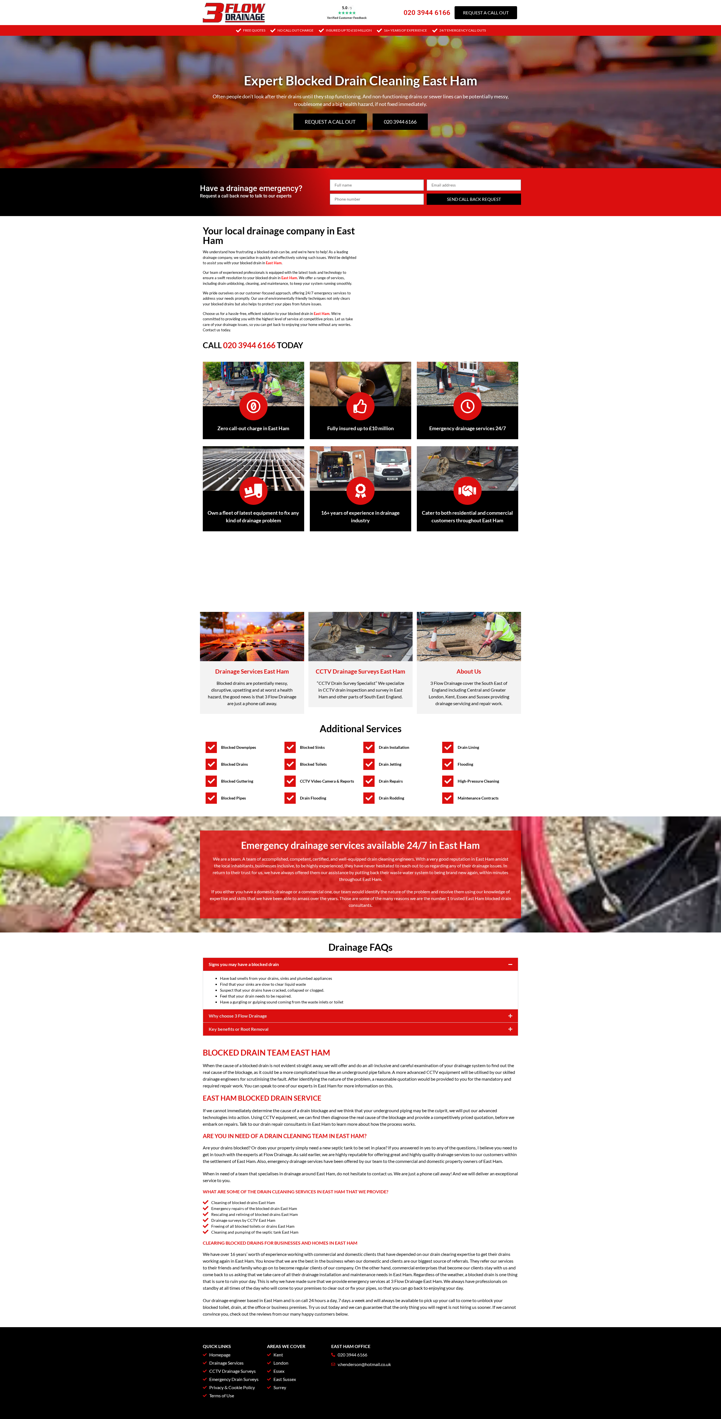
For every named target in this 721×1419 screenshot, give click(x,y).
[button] (360, 964)
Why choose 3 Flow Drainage (238, 1015)
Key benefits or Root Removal (238, 1029)
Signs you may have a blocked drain (244, 964)
